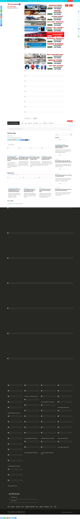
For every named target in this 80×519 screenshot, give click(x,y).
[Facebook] (1, 7)
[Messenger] (1, 23)
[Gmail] (1, 17)
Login (55, 506)
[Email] (1, 13)
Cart (51, 506)
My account (35, 123)
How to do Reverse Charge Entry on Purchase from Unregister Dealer (35, 158)
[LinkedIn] (1, 15)
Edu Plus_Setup (14, 128)
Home (22, 123)
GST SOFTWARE (11, 6)
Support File (51, 123)
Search (35, 118)
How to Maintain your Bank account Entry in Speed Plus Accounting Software (47, 158)
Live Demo (27, 506)
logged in (13, 203)
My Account (46, 506)
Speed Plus (21, 155)
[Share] (1, 25)
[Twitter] (1, 9)
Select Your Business (14, 123)
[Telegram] (1, 21)
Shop (23, 506)
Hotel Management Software (12, 155)
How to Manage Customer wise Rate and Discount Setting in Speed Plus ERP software (24, 158)
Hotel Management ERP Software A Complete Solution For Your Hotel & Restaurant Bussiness (13, 158)
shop (26, 123)
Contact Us (45, 123)
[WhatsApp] (1, 11)
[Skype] (1, 19)
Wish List (41, 506)
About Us (30, 123)
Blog (40, 123)
